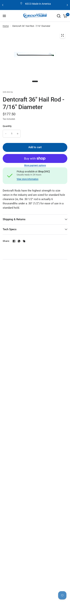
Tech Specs (10, 229)
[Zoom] (62, 35)
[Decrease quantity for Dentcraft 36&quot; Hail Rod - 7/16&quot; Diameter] (6, 133)
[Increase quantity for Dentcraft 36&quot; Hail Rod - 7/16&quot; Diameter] (17, 133)
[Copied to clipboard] (24, 241)
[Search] (59, 16)
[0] (64, 16)
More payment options (35, 165)
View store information (27, 179)
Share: (6, 241)
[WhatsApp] (19, 241)
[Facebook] (14, 241)
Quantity (7, 126)
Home (6, 26)
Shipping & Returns (14, 219)
